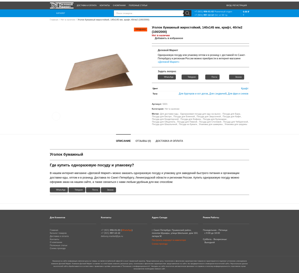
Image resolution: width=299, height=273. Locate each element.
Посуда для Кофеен (190, 119)
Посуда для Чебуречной (235, 121)
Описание (123, 141)
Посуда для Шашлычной (164, 124)
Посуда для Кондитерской (165, 119)
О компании (56, 242)
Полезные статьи (58, 245)
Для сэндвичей (218, 93)
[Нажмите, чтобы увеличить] (56, 116)
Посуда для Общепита (163, 121)
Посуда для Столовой (210, 121)
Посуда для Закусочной (209, 116)
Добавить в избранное (169, 38)
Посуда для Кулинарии (214, 119)
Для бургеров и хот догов (193, 93)
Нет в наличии (68, 19)
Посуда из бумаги (188, 124)
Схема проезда (58, 248)
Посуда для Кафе (232, 116)
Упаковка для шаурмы (236, 124)
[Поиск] (187, 13)
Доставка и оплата (169, 141)
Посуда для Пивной (187, 121)
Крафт (244, 88)
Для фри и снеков (238, 93)
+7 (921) (204, 11)
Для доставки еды (169, 114)
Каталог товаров (58, 233)
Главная (54, 19)
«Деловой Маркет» (168, 62)
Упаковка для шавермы (211, 124)
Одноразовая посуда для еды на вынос (200, 114)
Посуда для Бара (231, 114)
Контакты (54, 239)
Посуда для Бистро (162, 116)
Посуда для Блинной (184, 116)
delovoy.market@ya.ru (112, 236)
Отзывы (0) (143, 141)
